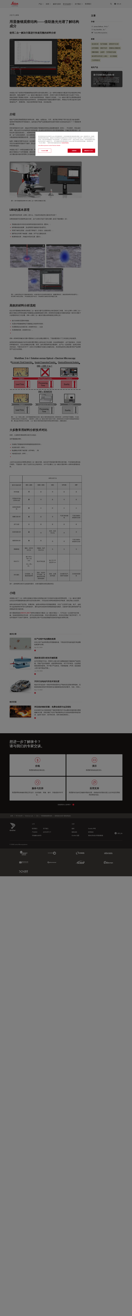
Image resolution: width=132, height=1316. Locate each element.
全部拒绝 (74, 150)
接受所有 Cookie (88, 150)
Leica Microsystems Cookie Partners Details (49, 145)
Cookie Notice (65, 143)
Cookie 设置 (44, 150)
